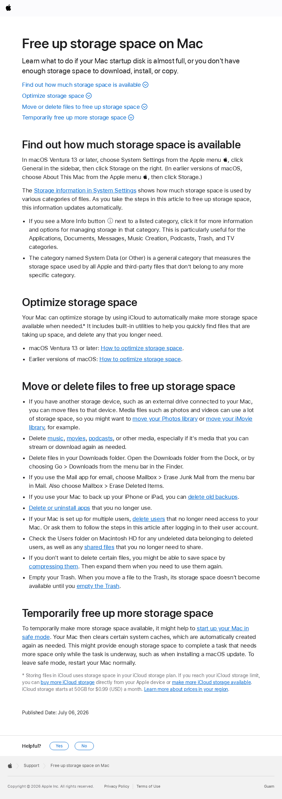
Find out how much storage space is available (81, 84)
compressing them (53, 566)
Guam (269, 786)
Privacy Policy (116, 786)
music (55, 438)
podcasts (101, 438)
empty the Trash (98, 585)
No (84, 746)
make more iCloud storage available (211, 682)
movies (76, 438)
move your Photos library (164, 418)
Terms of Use (148, 786)
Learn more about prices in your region (186, 689)
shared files (99, 547)
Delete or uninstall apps (59, 507)
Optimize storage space (53, 95)
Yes (59, 746)
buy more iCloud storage (68, 682)
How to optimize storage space (141, 348)
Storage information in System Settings (85, 190)
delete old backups (213, 496)
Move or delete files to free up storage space (81, 106)
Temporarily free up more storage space (74, 117)
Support (31, 765)
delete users (148, 518)
